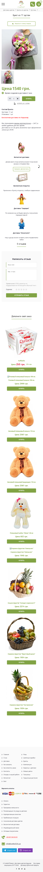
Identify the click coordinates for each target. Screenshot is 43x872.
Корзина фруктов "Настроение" (21, 705)
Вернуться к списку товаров (23, 23)
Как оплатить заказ (10, 768)
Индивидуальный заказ (11, 828)
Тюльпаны (26, 775)
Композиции (27, 765)
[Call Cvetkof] (32, 4)
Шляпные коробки (29, 758)
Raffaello (21, 361)
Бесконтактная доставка (11, 824)
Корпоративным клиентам (12, 814)
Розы (25, 754)
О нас (5, 758)
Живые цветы (27, 771)
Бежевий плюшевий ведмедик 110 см (21, 482)
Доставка (6, 761)
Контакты (7, 771)
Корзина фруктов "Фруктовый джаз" (21, 654)
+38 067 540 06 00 (11, 837)
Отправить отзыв (21, 295)
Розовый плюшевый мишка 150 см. (21, 380)
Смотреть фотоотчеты (21, 169)
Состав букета (7, 109)
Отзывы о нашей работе (11, 775)
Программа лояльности (11, 808)
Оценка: (9, 289)
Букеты (25, 761)
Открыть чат (11, 850)
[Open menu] (4, 4)
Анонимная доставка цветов (13, 821)
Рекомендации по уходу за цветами (15, 811)
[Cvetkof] (21, 4)
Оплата (6, 801)
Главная (6, 754)
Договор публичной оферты (30, 865)
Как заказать (8, 765)
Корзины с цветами (29, 768)
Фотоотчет (7, 778)
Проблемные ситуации (11, 818)
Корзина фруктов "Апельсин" (22, 552)
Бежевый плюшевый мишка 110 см (21, 431)
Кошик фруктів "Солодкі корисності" (21, 603)
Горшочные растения (30, 778)
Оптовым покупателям (11, 831)
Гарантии (7, 804)
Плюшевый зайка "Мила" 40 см (21, 533)
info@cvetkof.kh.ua (13, 843)
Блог (5, 781)
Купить (29, 99)
